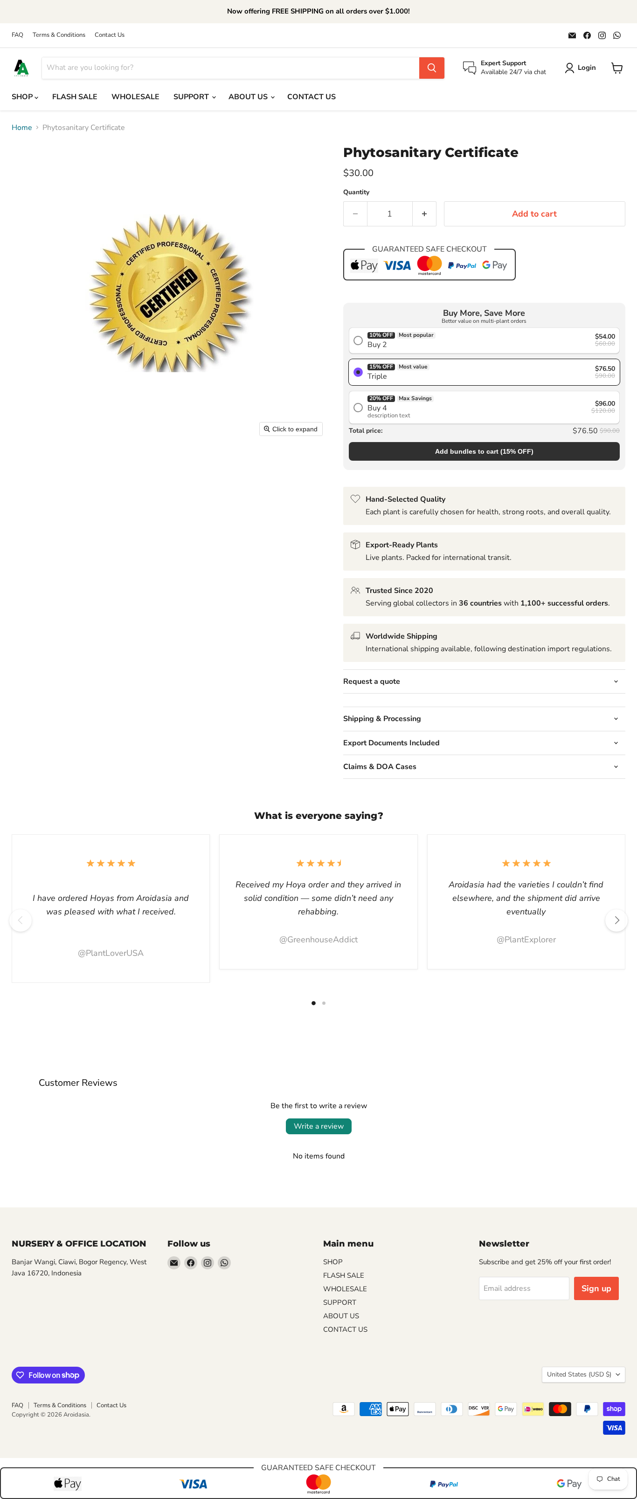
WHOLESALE (135, 97)
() (484, 451)
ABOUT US (249, 97)
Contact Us (110, 35)
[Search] (431, 68)
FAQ (17, 35)
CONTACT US (311, 97)
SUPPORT (192, 97)
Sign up (596, 1288)
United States (579, 1374)
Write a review (319, 1126)
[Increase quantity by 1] (424, 214)
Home (22, 127)
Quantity (356, 192)
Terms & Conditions (59, 35)
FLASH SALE (74, 97)
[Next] (616, 920)
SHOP (23, 97)
